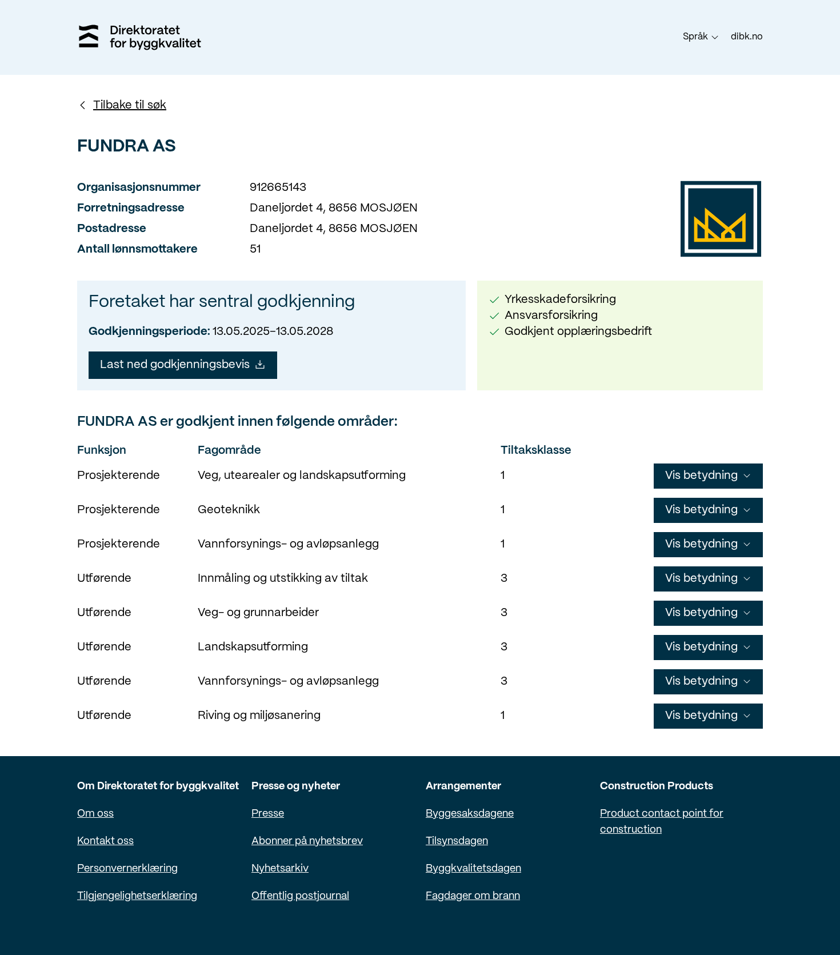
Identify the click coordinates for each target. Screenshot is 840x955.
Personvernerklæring (127, 869)
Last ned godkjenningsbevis (175, 364)
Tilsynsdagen (457, 841)
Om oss (95, 814)
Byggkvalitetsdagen (473, 869)
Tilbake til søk (129, 105)
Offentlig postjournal (300, 896)
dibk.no (747, 37)
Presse (267, 814)
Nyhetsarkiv (280, 869)
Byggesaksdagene (470, 814)
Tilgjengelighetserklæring (137, 896)
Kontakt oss (105, 841)
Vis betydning (701, 475)
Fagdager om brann (473, 896)
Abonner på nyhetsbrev (307, 841)
